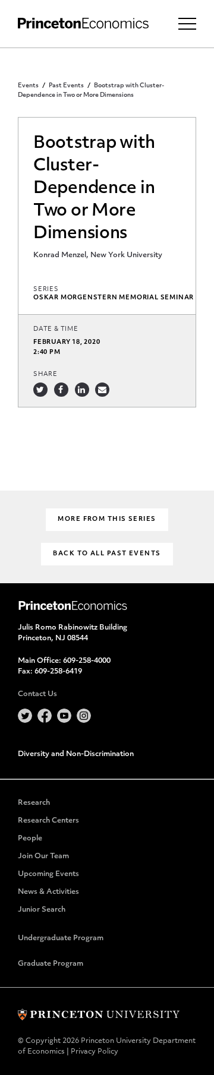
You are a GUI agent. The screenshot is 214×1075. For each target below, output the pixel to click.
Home (83, 23)
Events (28, 86)
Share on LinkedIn (82, 389)
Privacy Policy (94, 1051)
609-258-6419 (58, 671)
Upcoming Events (48, 874)
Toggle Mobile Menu (187, 24)
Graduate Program (50, 964)
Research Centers (48, 820)
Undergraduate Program (60, 938)
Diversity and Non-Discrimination (76, 754)
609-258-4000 (87, 661)
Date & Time (55, 329)
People (30, 838)
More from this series (107, 519)
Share (45, 374)
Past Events (66, 86)
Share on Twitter (40, 389)
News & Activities (48, 892)
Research (34, 803)
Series (46, 289)
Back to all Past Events (106, 554)
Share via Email (102, 389)
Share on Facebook (61, 389)
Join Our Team (43, 856)
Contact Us (37, 694)
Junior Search (41, 909)
